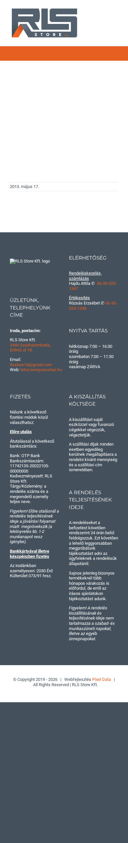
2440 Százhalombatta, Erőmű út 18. (30, 348)
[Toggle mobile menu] (115, 13)
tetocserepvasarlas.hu (41, 369)
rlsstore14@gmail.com (31, 364)
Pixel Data (101, 679)
